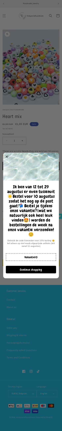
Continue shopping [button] (31, 269)
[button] (31, 257)
